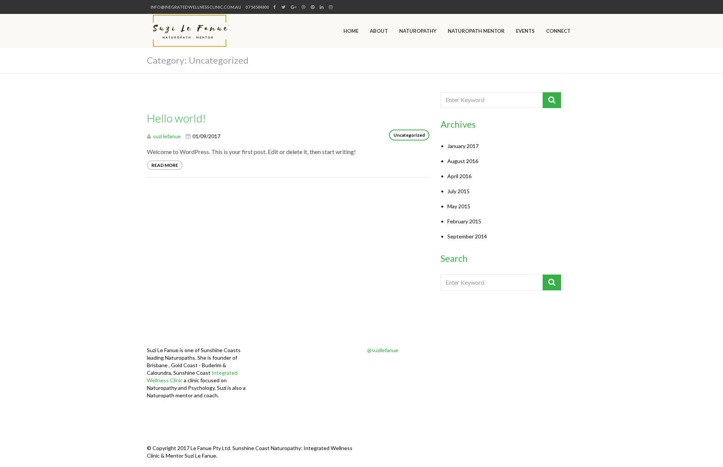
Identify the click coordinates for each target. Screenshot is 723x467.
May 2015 (458, 206)
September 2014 (467, 236)
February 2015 (464, 221)
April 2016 (459, 176)
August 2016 (462, 161)
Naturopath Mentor (476, 31)
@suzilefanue (382, 350)
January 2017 (463, 146)
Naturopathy (417, 31)
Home (350, 31)
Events (525, 31)
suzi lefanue (167, 136)
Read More (164, 165)
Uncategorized (409, 135)
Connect (558, 31)
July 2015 (458, 191)
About (379, 31)
